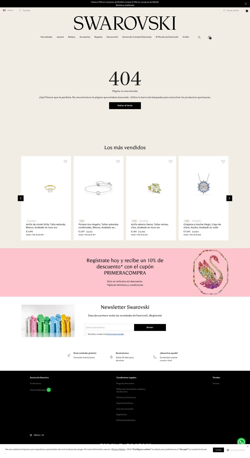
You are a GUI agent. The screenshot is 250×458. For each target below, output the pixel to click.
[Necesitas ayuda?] (155, 357)
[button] (247, 446)
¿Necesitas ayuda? (169, 353)
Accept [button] (218, 450)
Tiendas (216, 383)
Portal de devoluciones (125, 420)
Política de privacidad (115, 334)
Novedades (46, 37)
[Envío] (68, 356)
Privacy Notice (118, 449)
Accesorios (85, 37)
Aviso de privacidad (124, 409)
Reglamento (121, 414)
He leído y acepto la (106, 334)
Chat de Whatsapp (38, 390)
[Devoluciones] (111, 357)
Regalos (98, 37)
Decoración (112, 37)
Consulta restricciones (84, 358)
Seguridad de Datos (124, 403)
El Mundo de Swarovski (167, 37)
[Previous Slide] (21, 198)
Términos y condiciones (125, 5)
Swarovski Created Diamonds (136, 37)
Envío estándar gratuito (85, 353)
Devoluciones (122, 353)
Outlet (186, 37)
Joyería (60, 37)
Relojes (71, 37)
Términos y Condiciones (126, 397)
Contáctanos (35, 383)
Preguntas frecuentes (125, 383)
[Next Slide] (229, 198)
